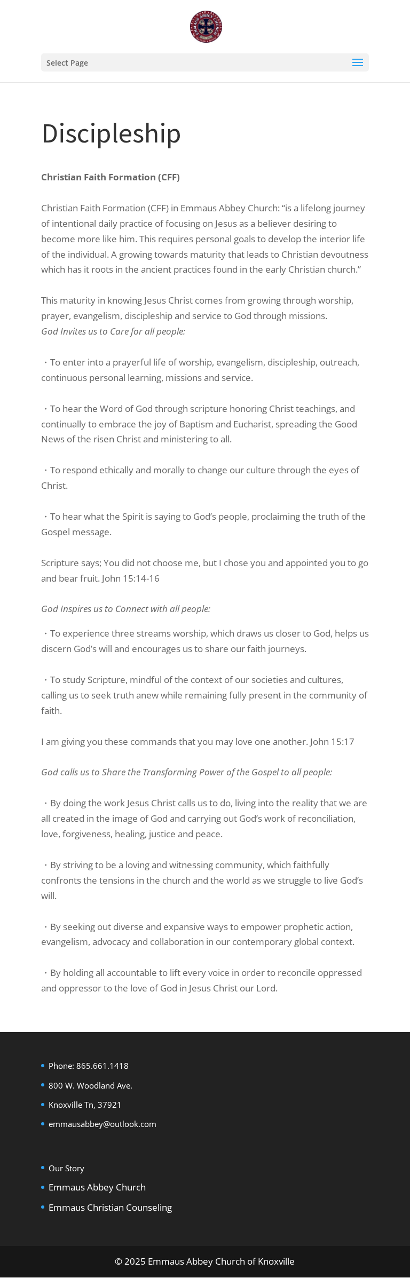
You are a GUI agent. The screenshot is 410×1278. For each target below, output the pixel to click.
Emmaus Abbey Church (97, 1187)
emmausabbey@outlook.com (102, 1123)
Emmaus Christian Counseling (110, 1207)
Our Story (66, 1168)
